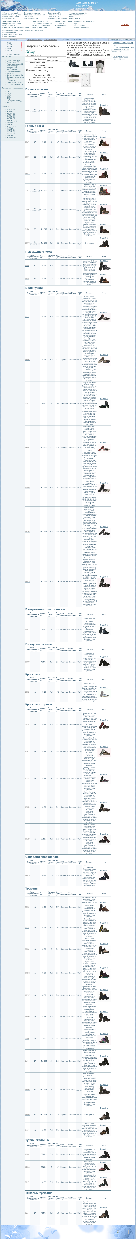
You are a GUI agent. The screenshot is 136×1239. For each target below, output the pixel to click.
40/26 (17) (10, 124)
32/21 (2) (10, 111)
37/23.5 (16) (11, 117)
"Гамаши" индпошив (39, 27)
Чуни (76, 24)
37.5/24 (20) (11, 115)
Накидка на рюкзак (9, 32)
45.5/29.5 (10, 45)
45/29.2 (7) (11, 134)
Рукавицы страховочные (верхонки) (15, 27)
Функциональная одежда (57, 19)
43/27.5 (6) (11, 130)
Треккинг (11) (11, 81)
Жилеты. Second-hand (63, 22)
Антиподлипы (79, 25)
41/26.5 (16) (11, 126)
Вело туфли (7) (12, 66)
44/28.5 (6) (11, 132)
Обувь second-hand (34, 40)
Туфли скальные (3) (14, 83)
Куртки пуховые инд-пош (11, 15)
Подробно (104, 105)
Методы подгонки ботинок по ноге (119, 57)
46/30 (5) (10, 136)
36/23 (9, 49)
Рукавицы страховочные (41, 25)
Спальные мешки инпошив (42, 24)
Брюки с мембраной (81, 27)
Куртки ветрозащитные (32, 13)
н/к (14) (9, 103)
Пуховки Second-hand (10, 17)
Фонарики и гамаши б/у (78, 13)
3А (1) (9, 99)
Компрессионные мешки (11, 24)
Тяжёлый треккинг (50, 40)
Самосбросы (60, 24)
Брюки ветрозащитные (34, 31)
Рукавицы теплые (9, 36)
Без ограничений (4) (14, 101)
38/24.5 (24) (11, 119)
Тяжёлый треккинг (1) (15, 84)
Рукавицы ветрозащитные (12, 34)
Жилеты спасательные (11, 22)
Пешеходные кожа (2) (15, 64)
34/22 (9, 43)
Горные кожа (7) (13, 62)
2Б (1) (9, 97)
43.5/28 (9, 50)
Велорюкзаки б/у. (54, 13)
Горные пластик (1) (14, 60)
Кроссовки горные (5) (15, 75)
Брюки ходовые (61, 25)
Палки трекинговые (55, 15)
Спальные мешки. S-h (40, 22)
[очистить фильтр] (13, 54)
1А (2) (9, 91)
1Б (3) (9, 93)
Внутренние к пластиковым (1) (13, 69)
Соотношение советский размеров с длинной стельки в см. (122, 49)
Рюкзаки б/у (28, 17)
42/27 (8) (10, 128)
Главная (125, 24)
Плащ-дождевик (8, 19)
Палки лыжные (53, 17)
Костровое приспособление (84, 22)
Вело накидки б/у (8, 25)
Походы (58, 27)
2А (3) (9, 95)
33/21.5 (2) (11, 113)
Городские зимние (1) (15, 71)
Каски (71, 17)
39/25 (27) (10, 123)
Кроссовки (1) (12, 73)
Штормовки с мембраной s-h (34, 15)
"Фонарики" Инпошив (77, 15)
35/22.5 (9, 47)
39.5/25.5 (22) (12, 121)
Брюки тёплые (74, 19)
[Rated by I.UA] (123, 1233)
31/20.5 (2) (11, 109)
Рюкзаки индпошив (31, 19)
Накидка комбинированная (12, 31)
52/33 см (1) (11, 137)
